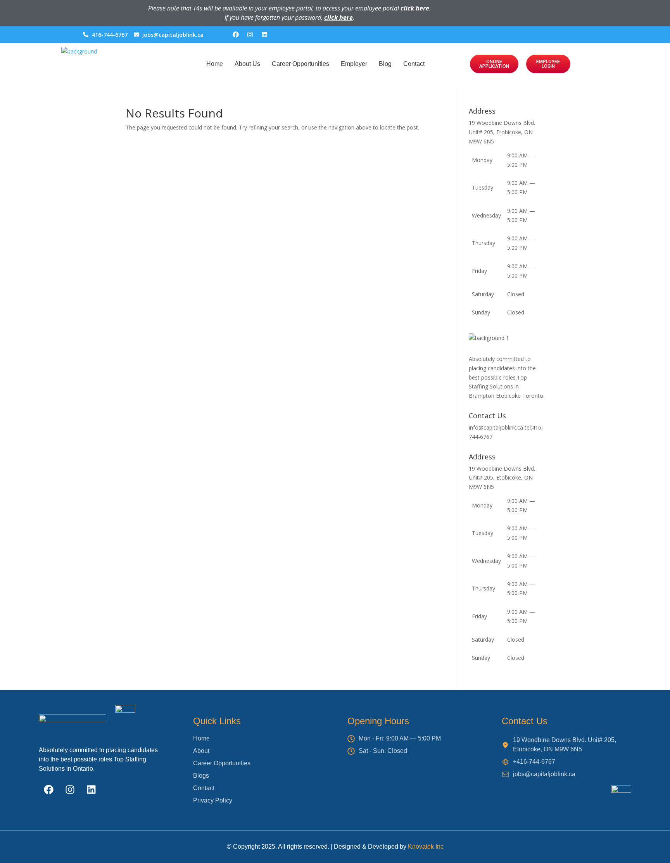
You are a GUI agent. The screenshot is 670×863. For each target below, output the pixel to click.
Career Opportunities (557, 34)
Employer (354, 63)
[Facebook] (236, 34)
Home (214, 63)
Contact (414, 63)
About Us (247, 63)
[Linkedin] (264, 34)
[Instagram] (250, 34)
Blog (385, 63)
